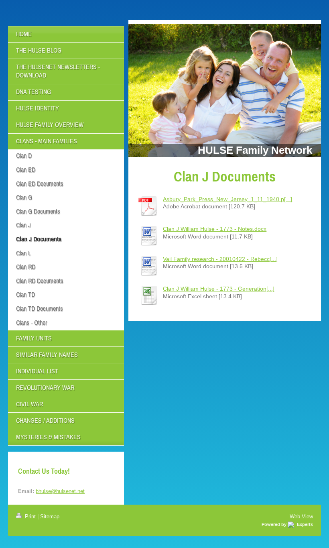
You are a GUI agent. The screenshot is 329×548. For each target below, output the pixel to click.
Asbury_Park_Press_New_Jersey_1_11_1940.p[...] (227, 199)
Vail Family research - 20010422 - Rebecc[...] (220, 259)
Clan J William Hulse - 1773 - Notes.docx (214, 229)
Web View (301, 516)
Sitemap (49, 516)
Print (30, 516)
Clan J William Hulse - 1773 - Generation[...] (218, 288)
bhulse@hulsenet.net (60, 491)
